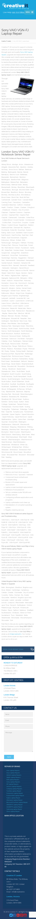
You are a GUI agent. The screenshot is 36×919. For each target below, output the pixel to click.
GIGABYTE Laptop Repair (14, 807)
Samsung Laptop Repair (14, 809)
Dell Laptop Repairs (12, 779)
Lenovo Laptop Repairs (14, 786)
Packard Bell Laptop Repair (15, 795)
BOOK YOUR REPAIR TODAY (13, 649)
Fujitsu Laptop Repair (13, 798)
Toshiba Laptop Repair (13, 791)
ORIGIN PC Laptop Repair (14, 804)
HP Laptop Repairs (12, 784)
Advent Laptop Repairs (13, 775)
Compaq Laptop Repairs (14, 789)
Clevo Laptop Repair (13, 811)
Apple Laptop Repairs (13, 777)
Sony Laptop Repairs (13, 782)
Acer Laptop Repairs (13, 770)
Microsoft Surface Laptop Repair (17, 802)
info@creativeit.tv (16, 634)
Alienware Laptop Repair (14, 800)
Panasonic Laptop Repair (14, 793)
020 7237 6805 (18, 12)
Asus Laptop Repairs (13, 773)
